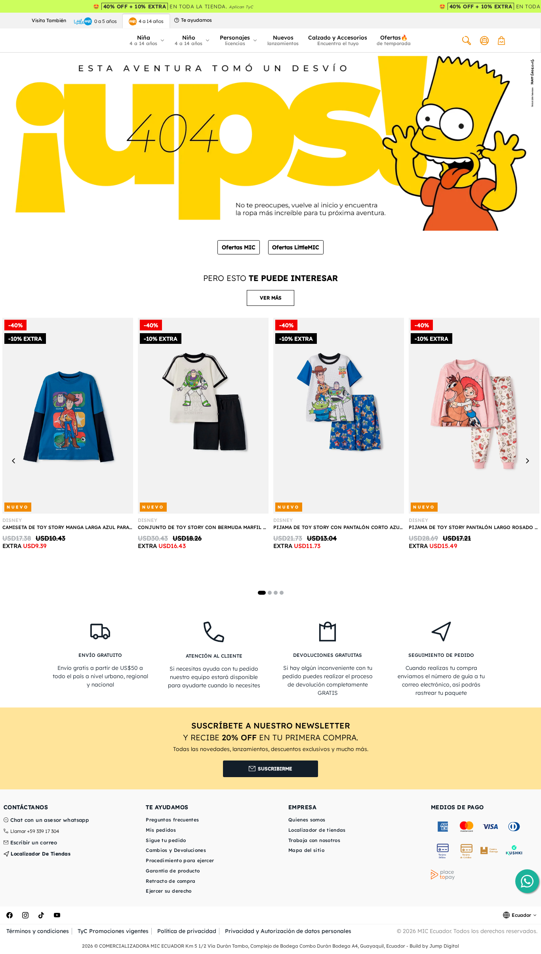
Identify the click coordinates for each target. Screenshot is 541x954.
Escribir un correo (33, 843)
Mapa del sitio (306, 850)
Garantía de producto (173, 871)
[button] (147, 40)
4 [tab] (282, 593)
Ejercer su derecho (168, 891)
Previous (14, 461)
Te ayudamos (196, 20)
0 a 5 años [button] (105, 21)
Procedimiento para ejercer (180, 860)
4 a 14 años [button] (151, 21)
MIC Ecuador (434, 931)
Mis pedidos (161, 830)
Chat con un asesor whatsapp (49, 820)
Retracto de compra (170, 881)
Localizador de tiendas (40, 854)
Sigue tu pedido (166, 840)
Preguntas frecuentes (172, 820)
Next (527, 461)
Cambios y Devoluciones (176, 850)
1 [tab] (262, 593)
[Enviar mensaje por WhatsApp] (527, 881)
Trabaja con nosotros (314, 840)
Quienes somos (307, 820)
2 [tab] (270, 593)
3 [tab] (276, 593)
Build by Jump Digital (434, 946)
